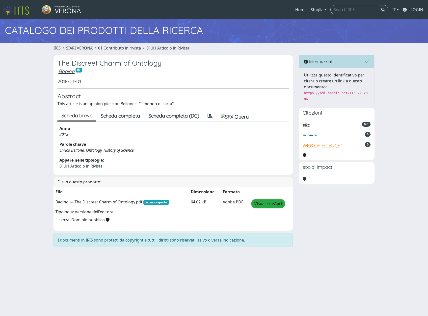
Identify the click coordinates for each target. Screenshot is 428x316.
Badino (66, 71)
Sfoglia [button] (317, 9)
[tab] (210, 116)
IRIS (57, 48)
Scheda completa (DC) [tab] (173, 116)
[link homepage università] (61, 10)
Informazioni (320, 61)
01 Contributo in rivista (119, 48)
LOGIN (417, 9)
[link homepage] (18, 10)
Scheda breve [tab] (76, 115)
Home (301, 9)
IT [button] (394, 9)
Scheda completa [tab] (120, 116)
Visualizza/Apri (268, 203)
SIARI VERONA (79, 48)
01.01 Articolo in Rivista (167, 48)
